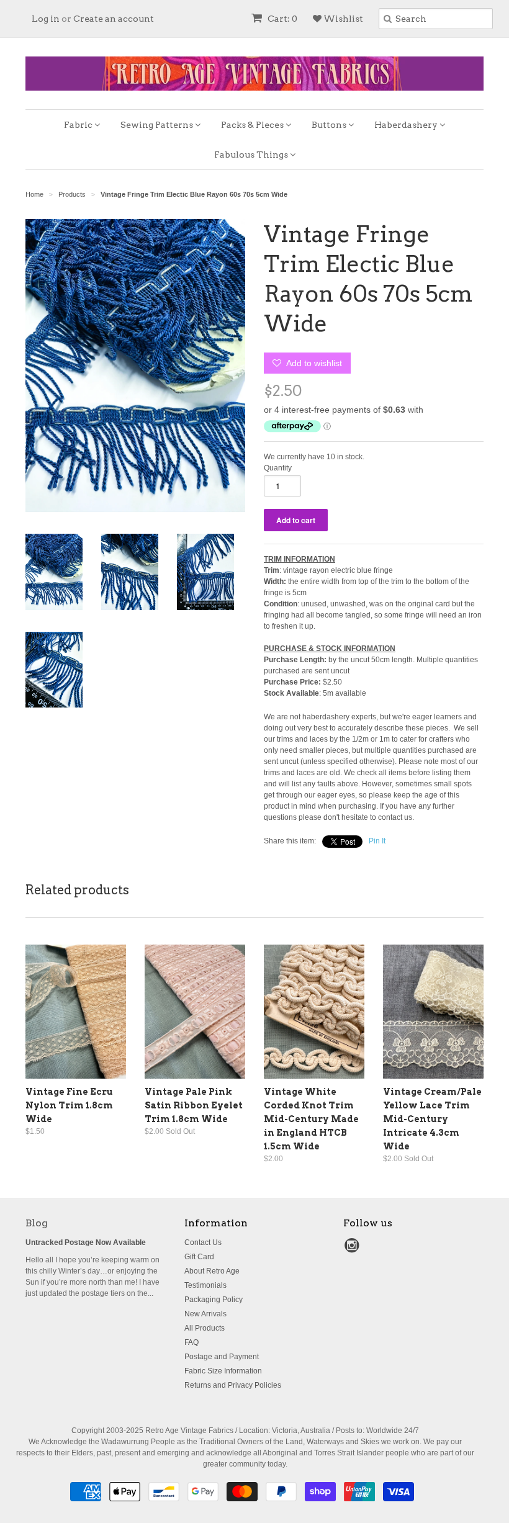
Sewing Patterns (157, 125)
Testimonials (205, 1285)
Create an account (113, 19)
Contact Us (203, 1242)
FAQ (191, 1342)
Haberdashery (406, 125)
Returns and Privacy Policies (232, 1385)
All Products (204, 1328)
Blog (36, 1223)
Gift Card (199, 1256)
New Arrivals (205, 1314)
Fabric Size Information (223, 1371)
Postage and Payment (221, 1356)
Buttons (330, 125)
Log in (46, 19)
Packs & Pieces (253, 125)
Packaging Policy (213, 1299)
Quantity (278, 468)
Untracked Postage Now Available (85, 1242)
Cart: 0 (281, 19)
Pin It (377, 841)
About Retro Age (212, 1271)
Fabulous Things (252, 154)
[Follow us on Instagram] (354, 1249)
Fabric (79, 125)
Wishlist (342, 19)
